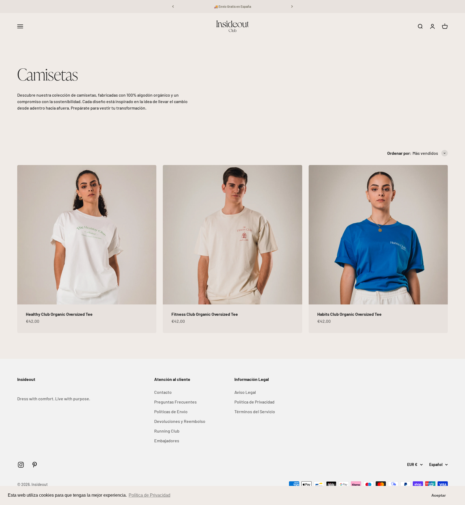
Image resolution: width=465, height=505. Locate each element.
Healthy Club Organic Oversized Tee (59, 314)
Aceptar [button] (438, 495)
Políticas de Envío (171, 411)
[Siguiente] (292, 6)
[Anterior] (173, 6)
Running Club (166, 430)
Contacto (163, 392)
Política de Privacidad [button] (149, 495)
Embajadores (166, 440)
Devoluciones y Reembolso (179, 421)
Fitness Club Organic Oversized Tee (204, 314)
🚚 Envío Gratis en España (232, 6)
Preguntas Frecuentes (175, 401)
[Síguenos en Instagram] (20, 464)
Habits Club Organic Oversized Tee (349, 314)
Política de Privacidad (254, 401)
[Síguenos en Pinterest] (34, 464)
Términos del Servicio (254, 411)
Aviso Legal (245, 392)
